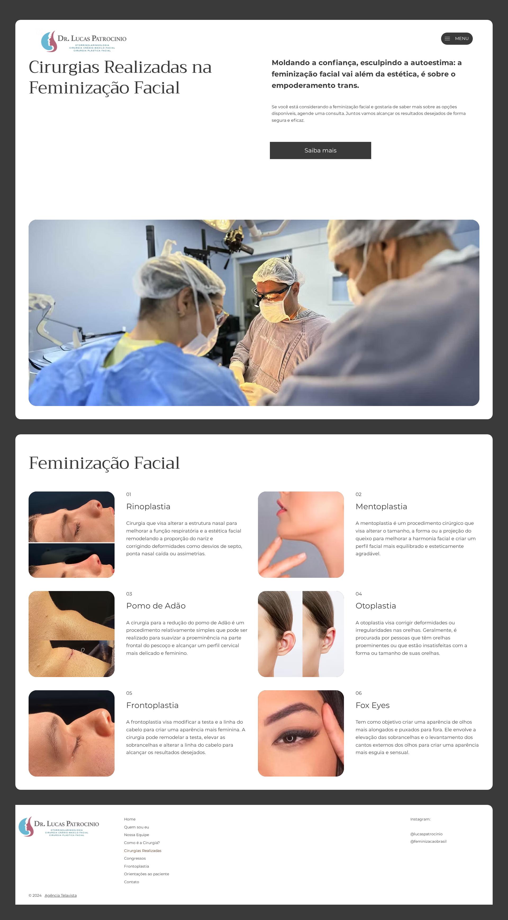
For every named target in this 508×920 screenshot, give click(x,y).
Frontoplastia (136, 866)
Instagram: (420, 819)
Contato (131, 882)
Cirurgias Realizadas (142, 850)
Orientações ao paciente (146, 874)
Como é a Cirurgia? (142, 842)
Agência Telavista (61, 895)
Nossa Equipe (136, 834)
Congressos (135, 858)
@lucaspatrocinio (426, 834)
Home (129, 819)
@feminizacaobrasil (428, 841)
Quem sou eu (136, 827)
